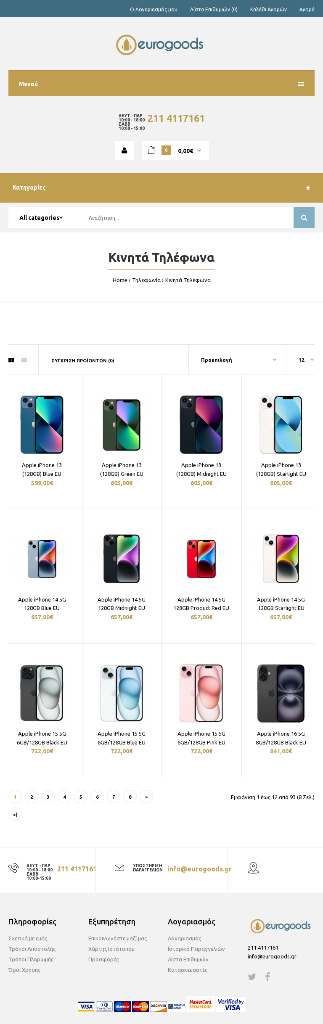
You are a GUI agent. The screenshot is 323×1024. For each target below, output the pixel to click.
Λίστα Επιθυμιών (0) (214, 9)
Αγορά (307, 9)
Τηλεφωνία (146, 280)
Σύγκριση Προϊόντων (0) (82, 360)
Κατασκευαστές (187, 970)
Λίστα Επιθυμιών (188, 959)
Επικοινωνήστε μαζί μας (117, 938)
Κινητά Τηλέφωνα (188, 280)
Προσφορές (103, 959)
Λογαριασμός (184, 938)
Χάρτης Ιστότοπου (111, 949)
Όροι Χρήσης (24, 970)
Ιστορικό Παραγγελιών (196, 949)
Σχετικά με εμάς (27, 938)
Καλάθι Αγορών (268, 9)
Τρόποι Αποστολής (32, 949)
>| (15, 814)
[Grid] (11, 360)
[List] (24, 360)
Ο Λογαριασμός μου (153, 9)
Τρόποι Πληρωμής (30, 959)
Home (120, 280)
